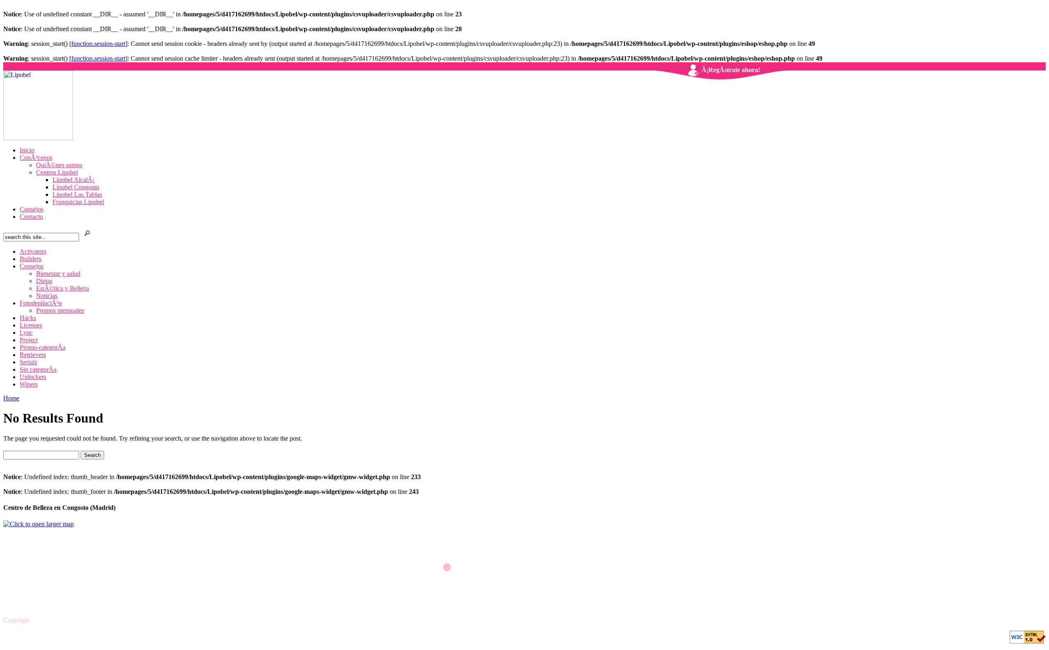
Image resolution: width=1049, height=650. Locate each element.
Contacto (31, 216)
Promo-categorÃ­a (43, 347)
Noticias (46, 295)
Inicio (27, 150)
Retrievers (33, 354)
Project (29, 339)
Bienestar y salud (58, 273)
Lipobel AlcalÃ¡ (73, 179)
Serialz (28, 362)
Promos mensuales (60, 310)
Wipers (29, 384)
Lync (26, 332)
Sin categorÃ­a (38, 369)
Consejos (31, 209)
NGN (38, 620)
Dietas (44, 280)
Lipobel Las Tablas (77, 194)
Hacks (28, 317)
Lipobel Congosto (75, 187)
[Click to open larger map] (38, 523)
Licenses (31, 325)
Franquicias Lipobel (78, 201)
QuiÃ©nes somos (59, 164)
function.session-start (98, 43)
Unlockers (33, 376)
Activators (33, 251)
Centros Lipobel (57, 172)
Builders (30, 258)
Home (11, 398)
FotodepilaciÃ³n (41, 303)
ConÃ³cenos (36, 157)
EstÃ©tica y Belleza (62, 288)
